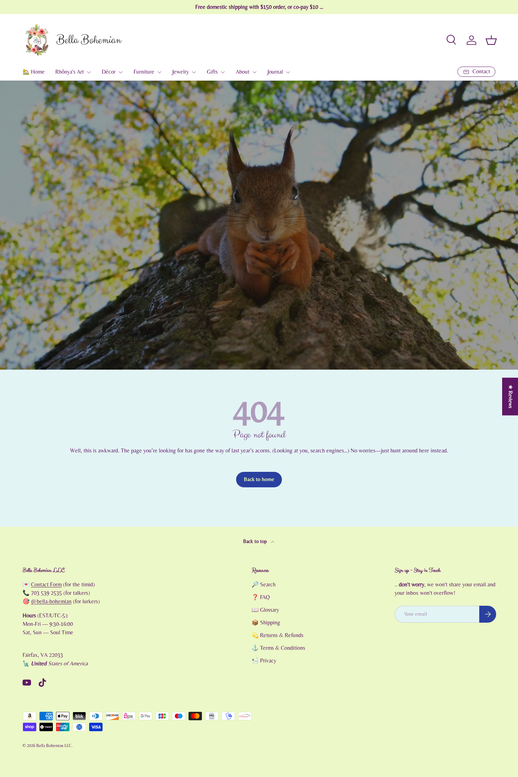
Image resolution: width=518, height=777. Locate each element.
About (242, 72)
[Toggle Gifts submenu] (222, 72)
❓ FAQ (261, 597)
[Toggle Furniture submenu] (159, 72)
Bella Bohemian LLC (54, 746)
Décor (109, 72)
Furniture (144, 72)
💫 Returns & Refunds (277, 635)
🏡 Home (34, 72)
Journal (275, 72)
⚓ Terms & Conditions (278, 648)
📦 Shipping (266, 622)
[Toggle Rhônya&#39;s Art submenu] (89, 72)
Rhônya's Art (69, 72)
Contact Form (46, 584)
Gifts (212, 72)
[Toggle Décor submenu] (120, 72)
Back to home (259, 479)
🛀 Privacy (264, 661)
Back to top (255, 541)
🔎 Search (264, 584)
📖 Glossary (265, 610)
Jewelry (180, 72)
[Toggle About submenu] (254, 72)
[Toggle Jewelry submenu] (194, 72)
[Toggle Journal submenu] (288, 72)
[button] (491, 40)
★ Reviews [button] (510, 396)
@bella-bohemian (51, 601)
